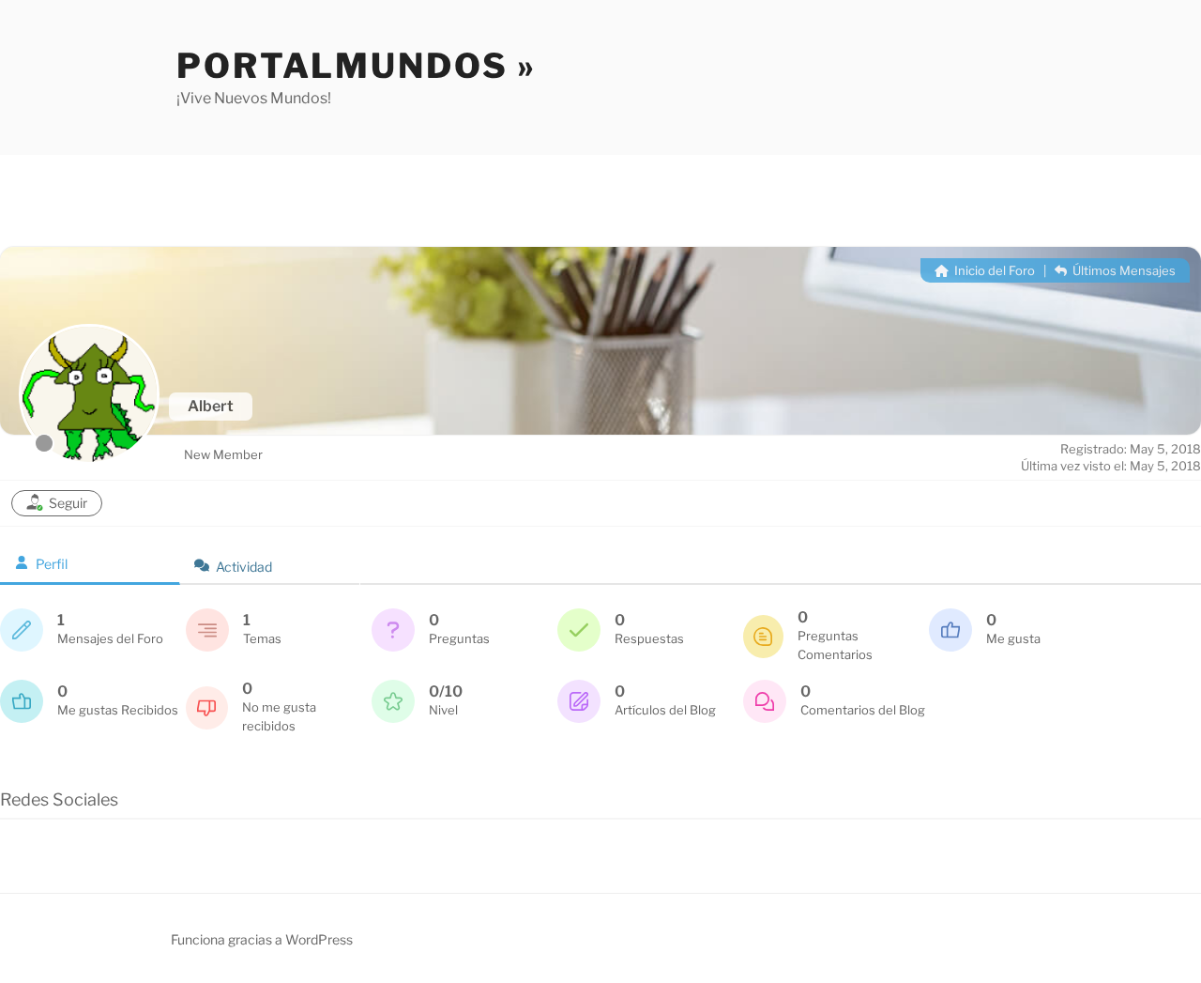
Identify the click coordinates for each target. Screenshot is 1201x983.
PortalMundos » (356, 65)
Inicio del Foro (993, 270)
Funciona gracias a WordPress (262, 939)
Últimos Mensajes (1123, 270)
